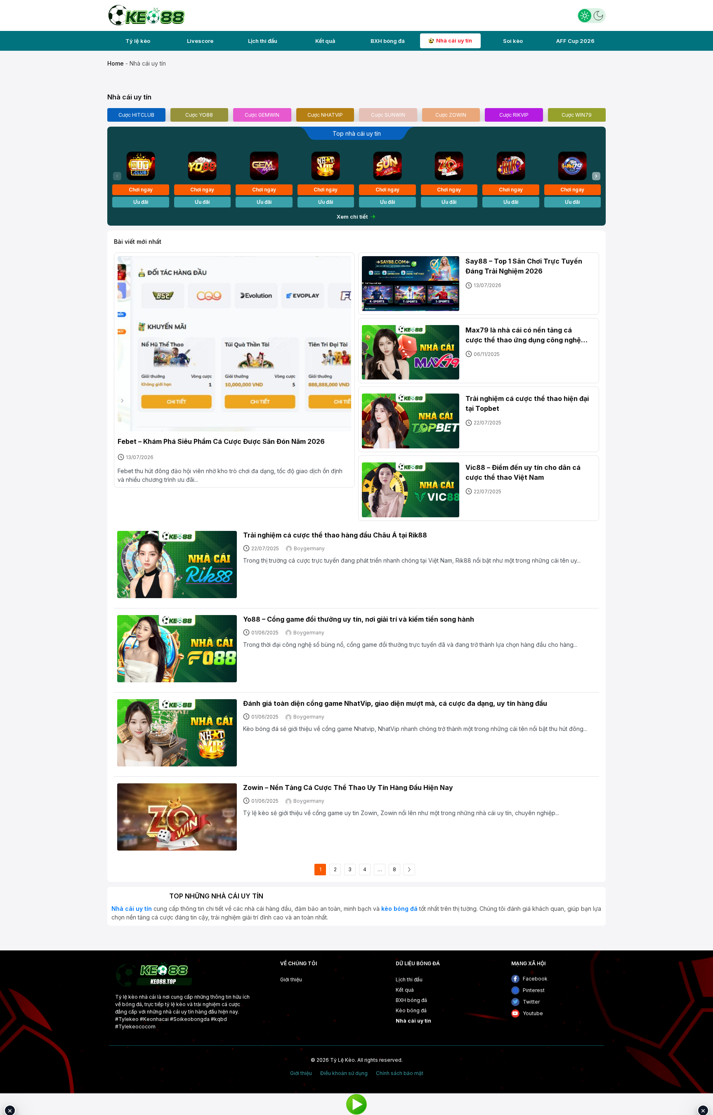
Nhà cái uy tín (454, 40)
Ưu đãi (140, 202)
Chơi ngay (141, 189)
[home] (146, 14)
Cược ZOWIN (450, 115)
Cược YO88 (199, 115)
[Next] (409, 869)
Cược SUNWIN (388, 115)
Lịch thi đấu (262, 41)
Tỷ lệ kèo (137, 41)
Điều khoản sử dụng (344, 1073)
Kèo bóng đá (411, 1010)
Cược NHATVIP (325, 115)
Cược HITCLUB (136, 115)
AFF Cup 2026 (575, 41)
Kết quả (325, 41)
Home (115, 63)
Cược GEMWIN (262, 115)
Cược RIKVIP (514, 115)
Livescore (200, 41)
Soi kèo (513, 41)
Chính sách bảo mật (399, 1073)
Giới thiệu (291, 979)
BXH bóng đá (388, 41)
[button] (596, 176)
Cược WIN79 (577, 115)
